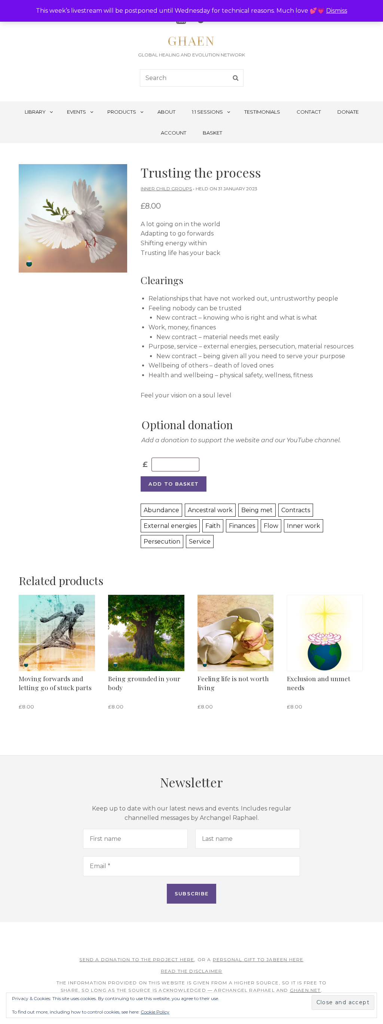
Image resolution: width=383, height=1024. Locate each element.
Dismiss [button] (336, 10)
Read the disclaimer (192, 971)
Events (76, 112)
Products (121, 112)
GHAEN (191, 40)
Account (173, 133)
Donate (348, 112)
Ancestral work (210, 510)
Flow (271, 525)
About (166, 112)
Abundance (161, 510)
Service (200, 541)
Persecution (162, 541)
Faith (212, 525)
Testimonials (262, 112)
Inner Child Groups (166, 188)
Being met (257, 510)
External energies (170, 525)
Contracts (295, 510)
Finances (242, 525)
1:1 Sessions (207, 112)
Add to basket (173, 484)
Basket (212, 133)
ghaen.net (305, 990)
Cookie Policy (155, 1012)
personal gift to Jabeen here (258, 959)
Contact (309, 112)
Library (35, 112)
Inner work (303, 525)
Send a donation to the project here (136, 959)
